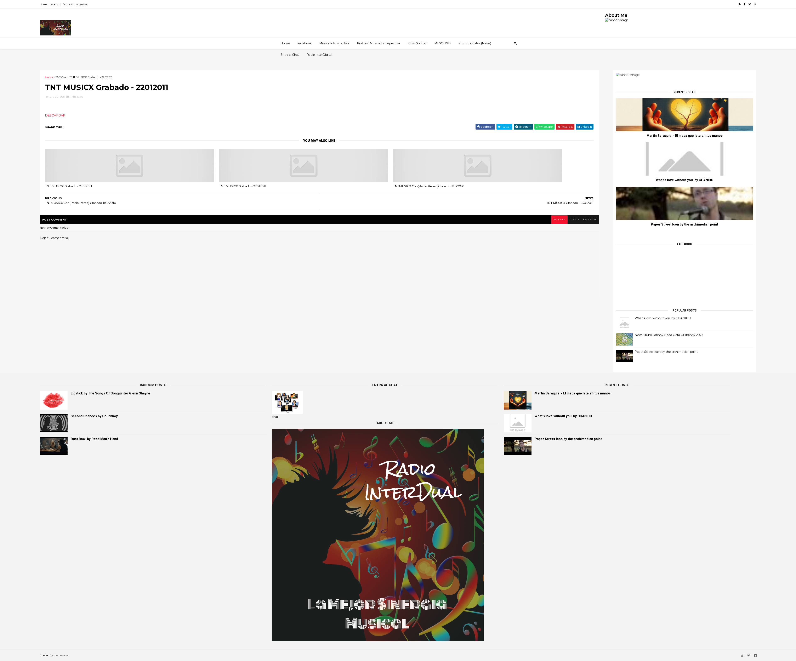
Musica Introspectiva (334, 43)
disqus (574, 219)
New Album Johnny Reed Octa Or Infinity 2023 (669, 335)
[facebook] (744, 4)
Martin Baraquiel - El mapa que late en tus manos (685, 136)
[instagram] (755, 4)
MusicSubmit (417, 43)
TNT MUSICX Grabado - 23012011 (68, 186)
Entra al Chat (289, 55)
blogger (559, 219)
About (55, 4)
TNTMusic (62, 77)
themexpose (61, 655)
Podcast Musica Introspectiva (378, 43)
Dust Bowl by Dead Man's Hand (94, 439)
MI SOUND (442, 43)
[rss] (740, 4)
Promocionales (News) (474, 43)
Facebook (304, 43)
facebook (590, 219)
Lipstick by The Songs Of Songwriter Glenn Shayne (110, 393)
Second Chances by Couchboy (94, 416)
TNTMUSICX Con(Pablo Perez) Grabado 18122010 (428, 186)
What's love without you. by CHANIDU (684, 180)
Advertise (81, 4)
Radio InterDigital (319, 55)
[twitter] (749, 4)
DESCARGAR (55, 115)
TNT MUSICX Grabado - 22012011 (242, 186)
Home (43, 4)
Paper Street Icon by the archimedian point (684, 224)
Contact (67, 4)
